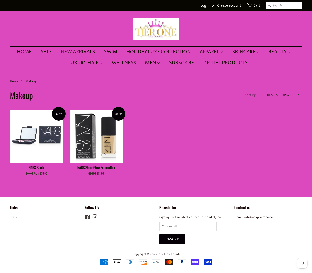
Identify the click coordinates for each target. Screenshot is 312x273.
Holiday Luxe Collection (158, 52)
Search (14, 217)
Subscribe (181, 63)
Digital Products (225, 63)
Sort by (250, 95)
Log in (205, 5)
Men (151, 63)
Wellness (124, 63)
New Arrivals (78, 52)
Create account (229, 5)
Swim (110, 52)
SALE (46, 52)
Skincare (244, 52)
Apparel (210, 52)
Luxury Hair (84, 63)
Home (24, 52)
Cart (256, 5)
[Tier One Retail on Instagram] (94, 218)
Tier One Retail (168, 254)
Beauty (278, 52)
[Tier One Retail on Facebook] (87, 218)
